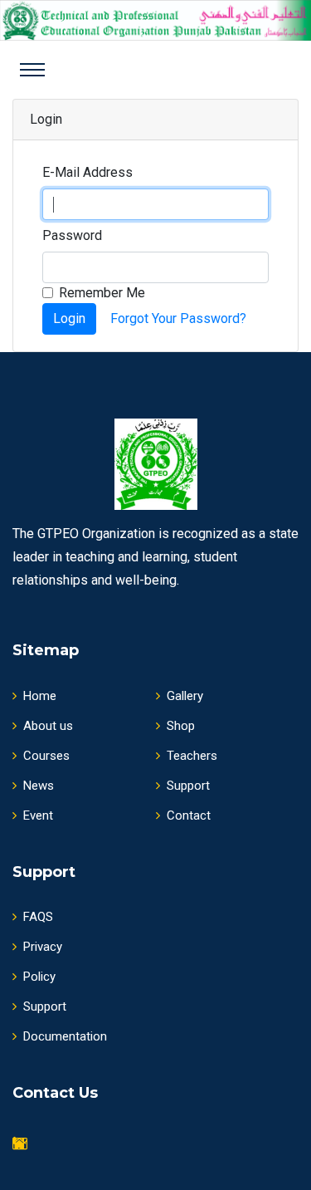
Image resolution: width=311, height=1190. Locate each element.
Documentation (65, 1036)
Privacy (42, 946)
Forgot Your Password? (178, 318)
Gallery (185, 695)
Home (39, 695)
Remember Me (102, 293)
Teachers (192, 755)
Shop (181, 725)
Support (188, 785)
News (38, 785)
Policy (39, 976)
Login (69, 318)
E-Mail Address (87, 172)
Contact (189, 815)
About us (48, 725)
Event (38, 815)
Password (72, 235)
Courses (46, 755)
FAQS (38, 916)
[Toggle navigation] (32, 70)
